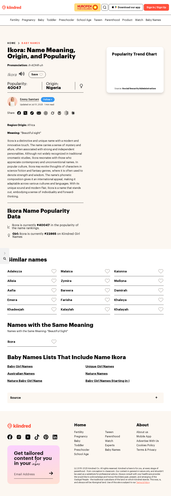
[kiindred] (11, 7)
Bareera (67, 290)
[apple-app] (113, 7)
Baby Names (153, 20)
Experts (110, 445)
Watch (139, 20)
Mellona (120, 280)
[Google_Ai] (66, 113)
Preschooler (66, 20)
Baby (41, 20)
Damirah (120, 290)
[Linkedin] (32, 113)
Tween (98, 20)
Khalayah (121, 309)
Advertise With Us (147, 441)
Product (127, 20)
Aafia (11, 290)
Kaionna (120, 271)
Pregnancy (28, 20)
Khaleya (120, 299)
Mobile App (143, 436)
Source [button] (15, 397)
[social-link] (9, 437)
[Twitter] (25, 113)
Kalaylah (67, 309)
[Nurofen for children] (87, 7)
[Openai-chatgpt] (46, 113)
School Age (84, 20)
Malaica (67, 271)
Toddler (51, 20)
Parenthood (112, 20)
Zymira (66, 280)
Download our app (129, 7)
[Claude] (73, 113)
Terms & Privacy (146, 450)
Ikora (11, 341)
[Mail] (39, 113)
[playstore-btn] (116, 7)
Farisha (66, 299)
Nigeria (53, 88)
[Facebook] (19, 113)
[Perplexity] (59, 113)
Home (11, 43)
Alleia (11, 280)
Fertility (14, 20)
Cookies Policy (145, 445)
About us (142, 432)
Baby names (31, 43)
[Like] (54, 271)
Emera (12, 299)
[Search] (104, 7)
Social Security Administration (139, 89)
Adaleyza (14, 271)
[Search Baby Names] (4, 259)
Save (34, 74)
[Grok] (52, 113)
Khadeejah (15, 309)
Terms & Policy (142, 482)
